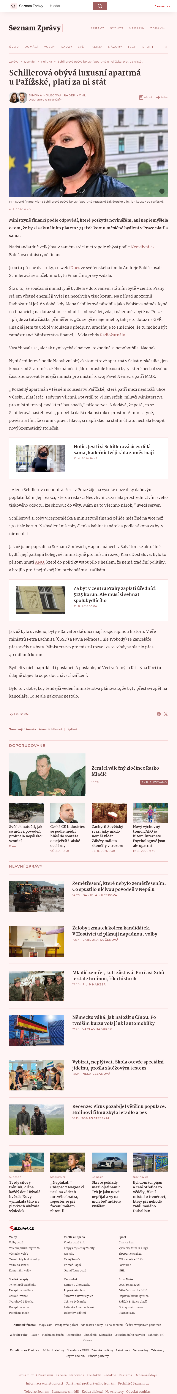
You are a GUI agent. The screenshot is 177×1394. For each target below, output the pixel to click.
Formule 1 (125, 1265)
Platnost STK (127, 1313)
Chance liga (126, 1242)
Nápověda (76, 1375)
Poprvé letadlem (74, 1290)
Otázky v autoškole (131, 1307)
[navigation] (5, 6)
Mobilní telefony (54, 1350)
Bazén (35, 1335)
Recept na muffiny (21, 1290)
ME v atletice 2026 (130, 1259)
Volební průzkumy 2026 (24, 1248)
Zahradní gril (156, 1335)
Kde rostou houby (92, 1325)
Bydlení (72, 729)
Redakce (109, 1375)
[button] (88, 152)
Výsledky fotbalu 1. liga (133, 1248)
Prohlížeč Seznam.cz (133, 1383)
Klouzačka (105, 1335)
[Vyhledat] (100, 6)
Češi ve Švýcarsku (75, 1301)
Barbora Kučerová (100, 939)
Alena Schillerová (50, 729)
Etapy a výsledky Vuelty (79, 1248)
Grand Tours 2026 (75, 1270)
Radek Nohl (75, 95)
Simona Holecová (45, 95)
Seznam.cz (162, 6)
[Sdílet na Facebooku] (159, 714)
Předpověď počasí (66, 1325)
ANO (39, 562)
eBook (148, 97)
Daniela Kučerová (100, 895)
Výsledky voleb (18, 1254)
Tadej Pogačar (73, 1259)
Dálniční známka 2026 (133, 1290)
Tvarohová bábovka (21, 1301)
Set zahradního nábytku (130, 1335)
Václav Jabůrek (97, 1029)
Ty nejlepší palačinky (22, 1285)
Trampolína (73, 1335)
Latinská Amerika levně (79, 1307)
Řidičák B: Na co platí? (133, 1301)
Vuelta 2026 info (74, 1242)
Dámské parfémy (103, 1350)
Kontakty (94, 1375)
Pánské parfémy (98, 1356)
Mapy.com (45, 1325)
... (165, 45)
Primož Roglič (72, 1265)
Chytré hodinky (75, 1356)
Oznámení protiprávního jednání (90, 1383)
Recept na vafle (19, 1307)
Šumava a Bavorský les (78, 1296)
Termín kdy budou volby (24, 1259)
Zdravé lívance (18, 1296)
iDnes (74, 268)
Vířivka (87, 1340)
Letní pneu (123, 1350)
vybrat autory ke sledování (44, 99)
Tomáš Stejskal (96, 1118)
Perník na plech (19, 1313)
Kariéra (61, 1375)
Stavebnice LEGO (78, 1350)
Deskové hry (141, 1350)
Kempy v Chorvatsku (77, 1285)
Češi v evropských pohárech (143, 1325)
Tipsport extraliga (130, 1254)
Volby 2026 (16, 1242)
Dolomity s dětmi (75, 1313)
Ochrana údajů (146, 1375)
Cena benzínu (114, 1325)
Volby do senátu (19, 1265)
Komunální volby (20, 1270)
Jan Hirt (69, 1254)
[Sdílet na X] (166, 714)
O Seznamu (44, 1375)
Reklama (125, 1375)
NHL (122, 1270)
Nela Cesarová (97, 1073)
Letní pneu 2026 (129, 1285)
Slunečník (90, 1335)
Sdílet (164, 97)
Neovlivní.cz (142, 247)
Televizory (157, 1350)
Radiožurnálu (112, 335)
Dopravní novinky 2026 (134, 1296)
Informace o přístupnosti (44, 1383)
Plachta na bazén (53, 1335)
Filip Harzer (94, 984)
